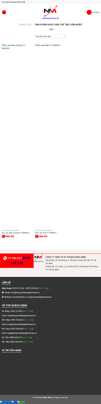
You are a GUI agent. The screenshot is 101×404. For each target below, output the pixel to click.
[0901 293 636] (8, 236)
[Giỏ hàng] (93, 12)
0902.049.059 (17, 329)
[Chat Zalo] (14, 402)
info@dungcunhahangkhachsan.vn (25, 292)
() (28, 311)
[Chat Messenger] (6, 402)
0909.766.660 (17, 320)
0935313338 (21, 2)
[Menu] (4, 12)
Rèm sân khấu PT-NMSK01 (46, 233)
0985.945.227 (16, 337)
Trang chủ (24, 24)
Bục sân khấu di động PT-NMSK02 (15, 233)
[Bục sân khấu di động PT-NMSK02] (17, 136)
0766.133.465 (16, 311)
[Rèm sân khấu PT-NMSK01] (50, 136)
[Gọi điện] (21, 402)
